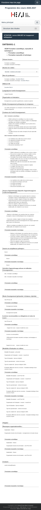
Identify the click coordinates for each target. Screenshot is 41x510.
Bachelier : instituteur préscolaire (13, 71)
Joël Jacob (23, 507)
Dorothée (20, 79)
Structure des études (11, 29)
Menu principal (7, 22)
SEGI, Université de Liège (24, 508)
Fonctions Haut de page (10, 2)
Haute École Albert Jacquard (25, 505)
